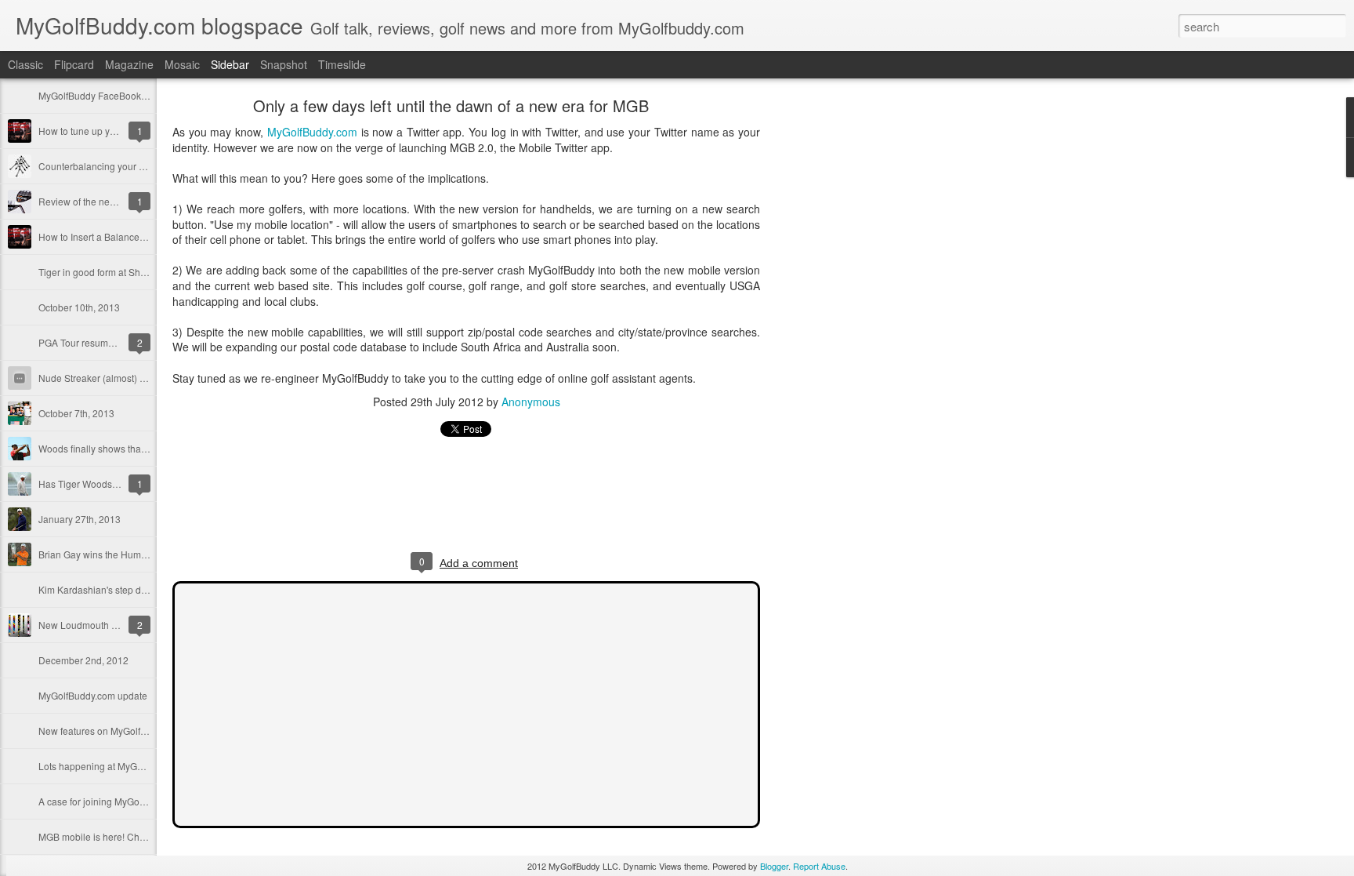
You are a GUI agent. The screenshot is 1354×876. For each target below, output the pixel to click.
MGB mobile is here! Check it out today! (121, 836)
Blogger (774, 866)
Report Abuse (819, 866)
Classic (25, 64)
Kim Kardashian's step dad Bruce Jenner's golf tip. (144, 589)
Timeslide (342, 64)
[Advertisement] (846, 349)
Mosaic (182, 64)
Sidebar (230, 64)
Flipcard (74, 64)
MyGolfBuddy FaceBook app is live (112, 95)
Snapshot (283, 64)
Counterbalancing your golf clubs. (110, 166)
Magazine (129, 64)
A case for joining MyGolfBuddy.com (114, 801)
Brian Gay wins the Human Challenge (118, 554)
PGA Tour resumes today (91, 342)
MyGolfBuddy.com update (92, 695)
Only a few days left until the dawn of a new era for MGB (451, 105)
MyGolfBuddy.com (312, 132)
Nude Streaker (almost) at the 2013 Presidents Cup (146, 377)
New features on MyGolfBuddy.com (112, 730)
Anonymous (530, 401)
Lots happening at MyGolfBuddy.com (116, 765)
